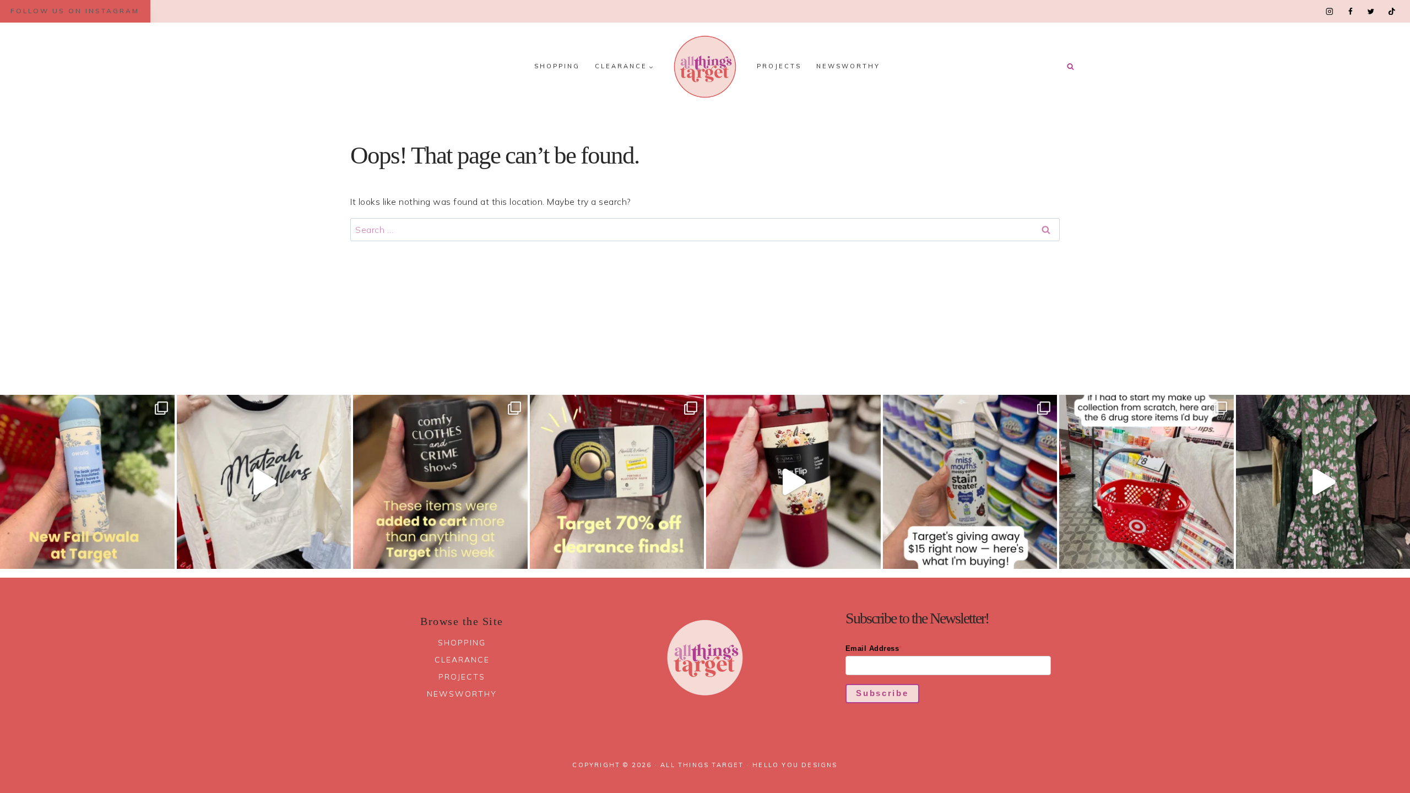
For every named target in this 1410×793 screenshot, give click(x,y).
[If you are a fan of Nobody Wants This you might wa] (264, 482)
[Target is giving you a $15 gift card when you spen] (970, 482)
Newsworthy (848, 66)
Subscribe (882, 693)
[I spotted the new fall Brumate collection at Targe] (793, 482)
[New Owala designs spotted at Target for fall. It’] (87, 482)
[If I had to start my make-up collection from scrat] (1146, 482)
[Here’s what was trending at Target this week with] (440, 482)
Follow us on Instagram (74, 11)
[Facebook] (1350, 11)
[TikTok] (1391, 11)
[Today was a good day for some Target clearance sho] (617, 482)
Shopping (557, 66)
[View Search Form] (1070, 66)
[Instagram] (1329, 11)
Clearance (462, 660)
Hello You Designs (794, 765)
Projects (779, 66)
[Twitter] (1370, 11)
